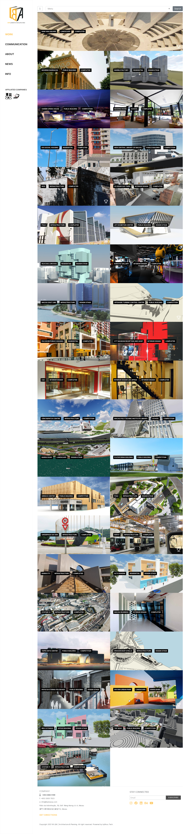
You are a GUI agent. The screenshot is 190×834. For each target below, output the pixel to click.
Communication (16, 44)
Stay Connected (139, 792)
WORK (9, 34)
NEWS (9, 64)
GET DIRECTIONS (48, 815)
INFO (8, 73)
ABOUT (9, 54)
